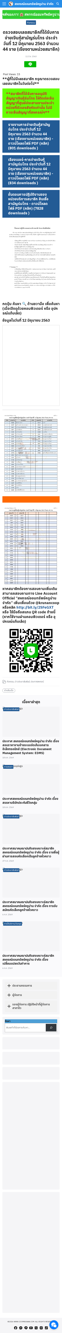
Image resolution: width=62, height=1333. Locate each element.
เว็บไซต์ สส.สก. (31, 1270)
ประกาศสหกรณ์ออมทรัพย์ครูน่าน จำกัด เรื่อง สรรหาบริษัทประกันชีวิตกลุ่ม (30, 801)
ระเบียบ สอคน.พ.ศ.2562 (31, 1220)
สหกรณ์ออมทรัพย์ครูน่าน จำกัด (34, 4)
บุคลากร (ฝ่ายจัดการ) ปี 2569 (31, 1191)
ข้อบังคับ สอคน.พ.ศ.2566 (31, 1213)
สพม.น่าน (31, 1238)
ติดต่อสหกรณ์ (31, 1185)
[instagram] (41, 1328)
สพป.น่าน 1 (31, 1231)
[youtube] (31, 1328)
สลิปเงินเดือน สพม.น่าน (31, 1251)
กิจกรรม (31, 22)
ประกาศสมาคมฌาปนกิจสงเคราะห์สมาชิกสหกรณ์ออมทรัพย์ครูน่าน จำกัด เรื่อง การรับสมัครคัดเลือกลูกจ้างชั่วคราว (29, 906)
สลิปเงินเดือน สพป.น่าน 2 (31, 1247)
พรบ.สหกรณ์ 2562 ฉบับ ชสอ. (31, 1210)
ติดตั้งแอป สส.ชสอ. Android (31, 1279)
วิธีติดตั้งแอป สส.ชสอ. (31, 1276)
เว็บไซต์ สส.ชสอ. (31, 1257)
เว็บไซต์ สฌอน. (31, 1260)
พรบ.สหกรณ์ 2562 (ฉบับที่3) (31, 1207)
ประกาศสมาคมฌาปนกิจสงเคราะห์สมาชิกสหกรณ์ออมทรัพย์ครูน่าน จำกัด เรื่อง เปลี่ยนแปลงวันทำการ (28, 960)
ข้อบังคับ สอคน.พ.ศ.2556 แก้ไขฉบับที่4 (31, 1217)
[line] (26, 1328)
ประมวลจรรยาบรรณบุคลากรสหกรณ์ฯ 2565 (31, 1197)
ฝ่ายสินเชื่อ (8, 690)
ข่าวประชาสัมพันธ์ (22, 681)
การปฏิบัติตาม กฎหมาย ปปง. (31, 1204)
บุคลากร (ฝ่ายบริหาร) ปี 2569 (31, 1188)
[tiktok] (46, 1328)
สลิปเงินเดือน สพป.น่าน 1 (31, 1244)
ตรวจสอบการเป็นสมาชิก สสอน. (31, 1289)
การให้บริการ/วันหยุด (12, 923)
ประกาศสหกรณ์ (37, 681)
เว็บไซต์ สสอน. (31, 1263)
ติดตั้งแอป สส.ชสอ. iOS (31, 1283)
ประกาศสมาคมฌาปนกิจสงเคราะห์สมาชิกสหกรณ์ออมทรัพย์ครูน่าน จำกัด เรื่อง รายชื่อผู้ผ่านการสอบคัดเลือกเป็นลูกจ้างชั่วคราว (30, 852)
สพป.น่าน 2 (31, 1235)
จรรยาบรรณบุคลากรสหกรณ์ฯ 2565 (31, 1194)
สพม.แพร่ (31, 1241)
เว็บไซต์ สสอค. (31, 1254)
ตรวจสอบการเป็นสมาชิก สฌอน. (31, 1286)
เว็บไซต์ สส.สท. (31, 1267)
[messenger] (21, 1328)
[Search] (51, 1027)
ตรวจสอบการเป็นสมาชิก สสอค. (31, 1273)
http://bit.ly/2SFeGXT (35, 607)
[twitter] (36, 1328)
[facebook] (16, 1328)
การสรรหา (8, 766)
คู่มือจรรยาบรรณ (31, 1201)
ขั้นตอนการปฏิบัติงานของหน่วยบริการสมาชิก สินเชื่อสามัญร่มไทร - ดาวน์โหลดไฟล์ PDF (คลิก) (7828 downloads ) (28, 204)
